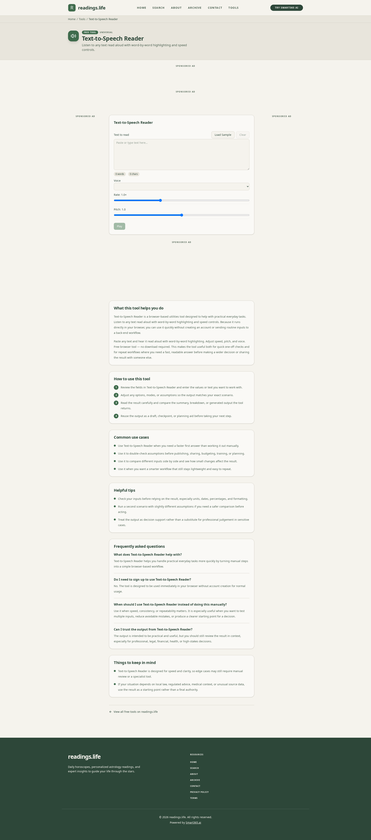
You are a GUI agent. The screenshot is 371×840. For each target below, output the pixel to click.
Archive (195, 7)
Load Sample (223, 135)
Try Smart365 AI (286, 7)
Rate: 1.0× (120, 194)
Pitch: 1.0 (120, 209)
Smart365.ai (193, 822)
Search (158, 7)
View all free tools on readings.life (136, 712)
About (176, 7)
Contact (215, 7)
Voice (117, 180)
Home (141, 7)
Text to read (121, 134)
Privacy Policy (199, 792)
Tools (233, 7)
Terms (194, 798)
